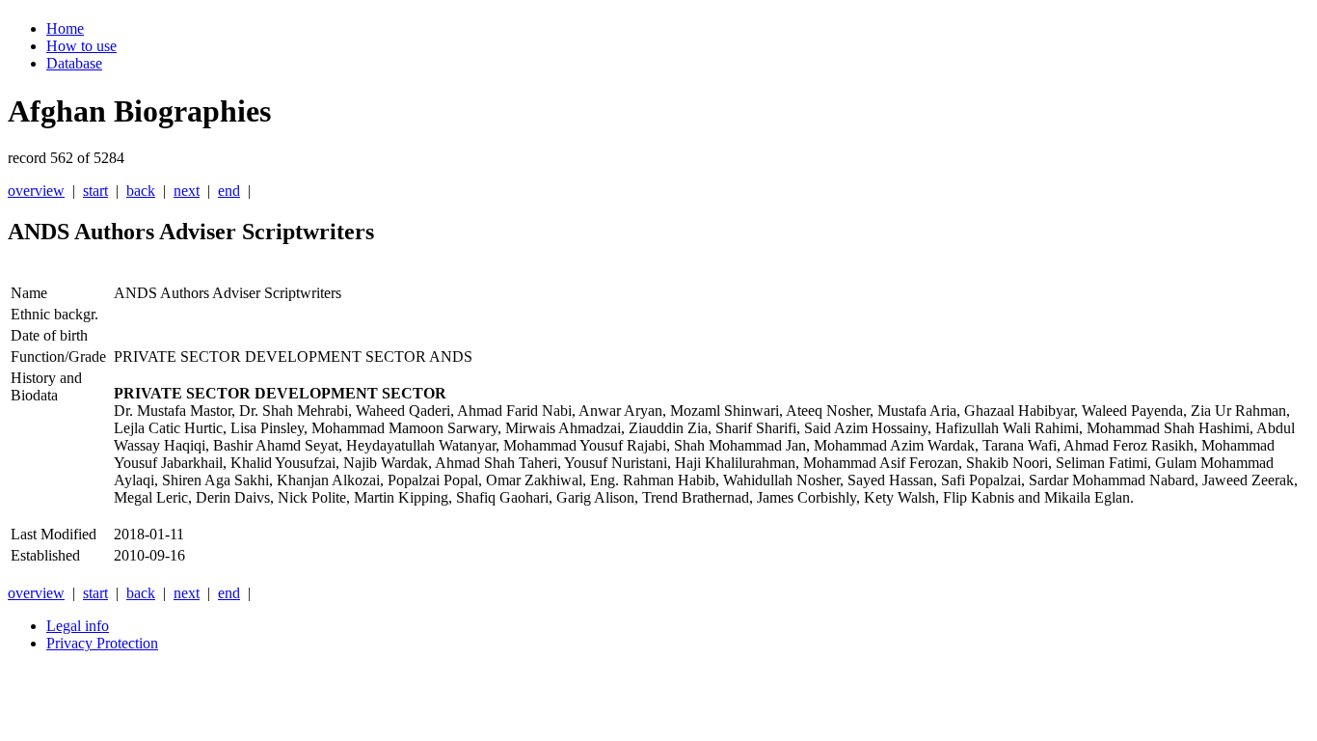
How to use (81, 46)
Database (74, 63)
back (140, 190)
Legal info (77, 626)
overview (36, 190)
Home (65, 28)
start (95, 190)
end (229, 190)
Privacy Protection (102, 643)
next (187, 190)
